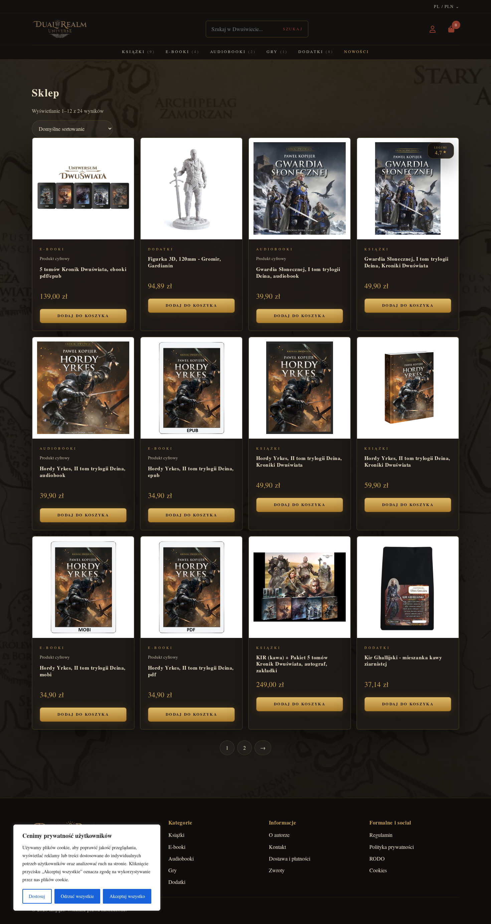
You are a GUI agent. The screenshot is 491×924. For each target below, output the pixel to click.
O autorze (279, 834)
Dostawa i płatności (289, 858)
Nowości (356, 51)
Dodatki (315, 51)
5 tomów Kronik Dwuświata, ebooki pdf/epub (83, 272)
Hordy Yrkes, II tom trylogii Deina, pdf (191, 671)
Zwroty (277, 870)
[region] (86, 868)
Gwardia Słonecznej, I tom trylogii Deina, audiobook (298, 272)
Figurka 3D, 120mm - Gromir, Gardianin (184, 262)
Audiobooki (233, 51)
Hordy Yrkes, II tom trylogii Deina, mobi (83, 671)
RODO (377, 858)
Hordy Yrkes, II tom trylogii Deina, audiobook (83, 471)
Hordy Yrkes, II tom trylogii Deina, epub (191, 471)
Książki (138, 51)
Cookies (378, 870)
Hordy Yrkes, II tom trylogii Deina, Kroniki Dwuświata (299, 461)
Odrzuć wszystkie (77, 896)
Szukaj (293, 28)
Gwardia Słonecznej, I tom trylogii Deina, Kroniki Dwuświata (406, 262)
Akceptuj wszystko (127, 896)
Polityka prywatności (391, 846)
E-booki (182, 51)
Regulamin (380, 834)
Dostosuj (37, 896)
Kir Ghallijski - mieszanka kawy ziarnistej (403, 660)
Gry (277, 51)
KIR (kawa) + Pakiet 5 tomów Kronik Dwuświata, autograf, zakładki (292, 664)
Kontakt (277, 846)
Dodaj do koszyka (83, 315)
